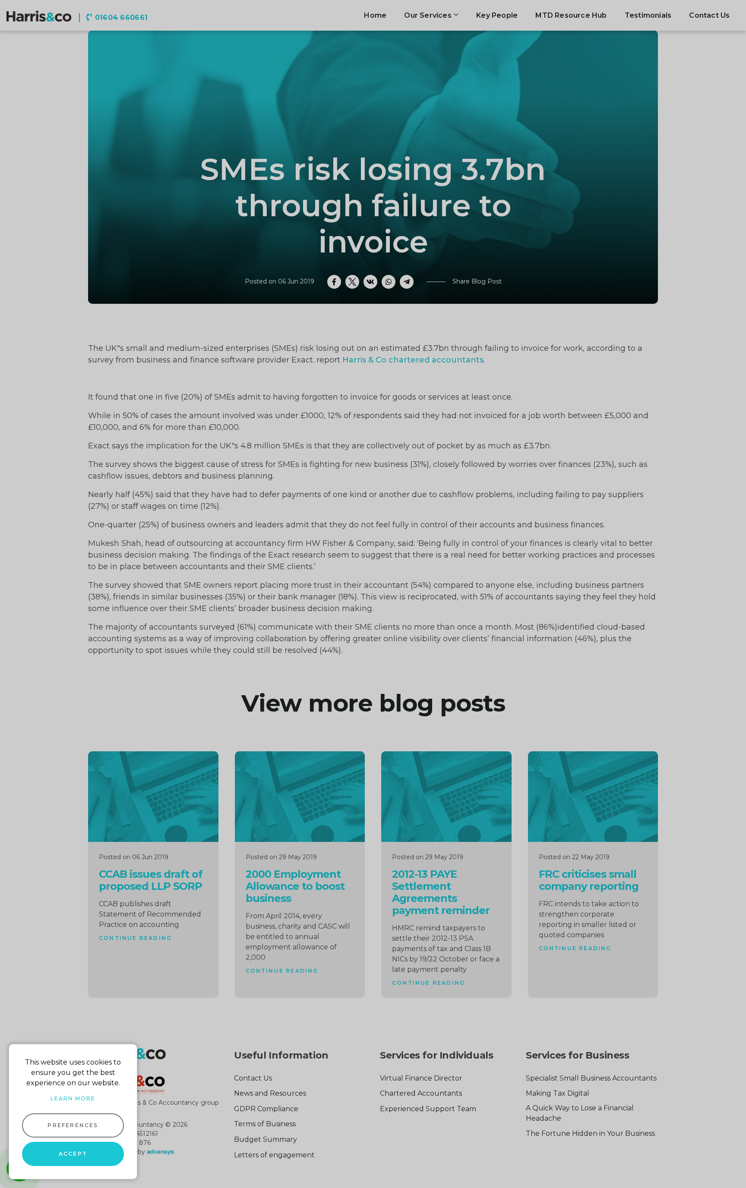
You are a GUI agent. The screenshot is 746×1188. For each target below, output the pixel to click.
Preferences (72, 1125)
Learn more (73, 1098)
